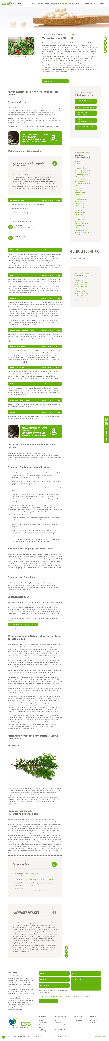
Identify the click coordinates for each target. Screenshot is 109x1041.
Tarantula (79, 163)
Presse (57, 1027)
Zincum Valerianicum (83, 232)
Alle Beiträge (94, 1020)
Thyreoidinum (80, 179)
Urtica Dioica (80, 188)
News (102, 3)
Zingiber (78, 234)
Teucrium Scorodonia (83, 170)
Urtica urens (80, 190)
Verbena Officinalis (82, 203)
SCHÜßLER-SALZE (75, 3)
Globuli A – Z (78, 1020)
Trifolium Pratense (82, 181)
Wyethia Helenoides (82, 223)
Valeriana (79, 197)
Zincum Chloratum (82, 228)
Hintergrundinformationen (85, 128)
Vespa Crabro (80, 206)
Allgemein (93, 1022)
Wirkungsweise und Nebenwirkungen (84, 113)
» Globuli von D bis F (81, 287)
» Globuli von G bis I (81, 289)
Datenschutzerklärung (61, 1025)
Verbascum (79, 201)
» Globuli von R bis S (81, 298)
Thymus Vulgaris (81, 177)
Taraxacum (79, 166)
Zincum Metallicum (82, 230)
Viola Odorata (80, 212)
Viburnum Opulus (81, 208)
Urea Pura (79, 186)
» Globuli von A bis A (81, 280)
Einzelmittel (64, 3)
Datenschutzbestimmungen (58, 996)
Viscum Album (80, 219)
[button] (106, 3)
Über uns (88, 3)
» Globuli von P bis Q (81, 295)
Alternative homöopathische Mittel (85, 120)
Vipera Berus (80, 217)
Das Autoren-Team (60, 1029)
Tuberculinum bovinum (83, 183)
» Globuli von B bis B (81, 282)
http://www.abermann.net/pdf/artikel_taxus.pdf (40, 879)
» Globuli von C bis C (81, 284)
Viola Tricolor (80, 214)
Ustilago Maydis (81, 192)
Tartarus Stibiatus (81, 168)
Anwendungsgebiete (51, 3)
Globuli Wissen (37, 3)
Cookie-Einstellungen (43, 1030)
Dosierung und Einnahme (86, 107)
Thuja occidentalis (82, 175)
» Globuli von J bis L (81, 291)
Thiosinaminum (81, 172)
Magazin (96, 3)
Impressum (58, 1022)
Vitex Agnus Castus (82, 221)
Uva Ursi (79, 195)
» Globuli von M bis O (81, 293)
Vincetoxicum (80, 210)
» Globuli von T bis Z (81, 300)
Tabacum (79, 161)
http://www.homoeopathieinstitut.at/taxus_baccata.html (30, 891)
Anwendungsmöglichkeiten (86, 101)
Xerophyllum (80, 226)
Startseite (42, 1020)
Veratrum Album (81, 199)
